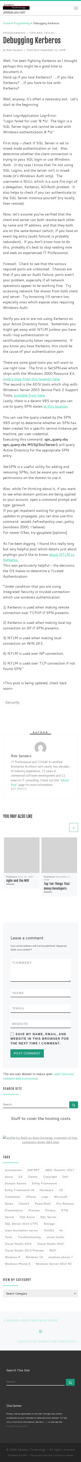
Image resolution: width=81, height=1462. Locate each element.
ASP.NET (33, 1170)
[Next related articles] (73, 827)
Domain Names (16, 1183)
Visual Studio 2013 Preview (24, 1250)
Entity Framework (44, 1183)
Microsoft (60, 1196)
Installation (13, 1196)
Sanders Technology (32, 1449)
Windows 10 (34, 1257)
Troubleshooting (29, 1237)
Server (9, 1217)
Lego (45, 1196)
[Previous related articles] (64, 827)
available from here (29, 395)
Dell (65, 1176)
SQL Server (48, 1217)
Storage (49, 1223)
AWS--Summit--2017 (59, 1170)
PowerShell (43, 1203)
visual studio (55, 1237)
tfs (61, 1230)
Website (20, 1024)
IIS (61, 1190)
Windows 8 (12, 1257)
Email (18, 1008)
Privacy (50, 1210)
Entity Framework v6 (19, 1190)
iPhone (31, 1196)
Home (7, 23)
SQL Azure (27, 1217)
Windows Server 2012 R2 (54, 1263)
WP (25, 1455)
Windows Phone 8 (17, 1263)
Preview (34, 1210)
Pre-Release (65, 1203)
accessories (13, 1170)
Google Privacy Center (17, 1426)
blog (45, 1422)
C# (20, 1176)
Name (18, 993)
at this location (55, 406)
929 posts (19, 788)
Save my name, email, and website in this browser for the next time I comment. (39, 1038)
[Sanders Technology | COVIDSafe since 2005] (16, 6)
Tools (8, 1237)
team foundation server (21, 1230)
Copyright (50, 1176)
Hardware (46, 1190)
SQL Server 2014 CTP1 (21, 1223)
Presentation (14, 1210)
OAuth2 (24, 1203)
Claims (33, 1176)
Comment (22, 962)
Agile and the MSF (17, 881)
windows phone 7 (60, 1257)
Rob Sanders (15, 50)
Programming (22, 23)
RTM (64, 1210)
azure (9, 1176)
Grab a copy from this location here (31, 378)
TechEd (49, 1230)
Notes (9, 1203)
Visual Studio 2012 (50, 1243)
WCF (52, 1250)
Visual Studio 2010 (18, 1243)
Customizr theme (63, 1455)
